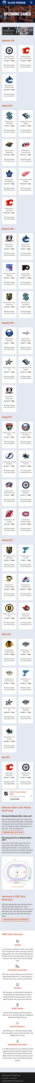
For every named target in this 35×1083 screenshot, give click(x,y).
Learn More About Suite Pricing (13, 832)
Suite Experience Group (18, 1081)
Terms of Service (5, 1078)
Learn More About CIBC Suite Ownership (15, 920)
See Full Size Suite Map (17, 887)
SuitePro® (9, 1081)
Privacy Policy (13, 1078)
